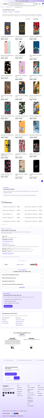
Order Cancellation (31, 387)
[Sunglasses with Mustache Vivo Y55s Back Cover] (7, 146)
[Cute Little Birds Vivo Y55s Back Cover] (22, 67)
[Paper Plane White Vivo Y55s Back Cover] (36, 166)
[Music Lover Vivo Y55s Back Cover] (7, 47)
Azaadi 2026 (40, 395)
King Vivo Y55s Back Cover (20, 55)
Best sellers (4, 319)
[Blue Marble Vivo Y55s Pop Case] (36, 127)
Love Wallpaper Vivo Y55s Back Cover (21, 154)
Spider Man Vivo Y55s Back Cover (36, 36)
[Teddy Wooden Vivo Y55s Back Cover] (7, 87)
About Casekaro (41, 387)
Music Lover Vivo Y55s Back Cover (7, 55)
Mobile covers (19, 389)
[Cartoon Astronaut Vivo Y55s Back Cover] (22, 87)
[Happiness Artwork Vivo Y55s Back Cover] (22, 166)
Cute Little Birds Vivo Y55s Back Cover (21, 76)
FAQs (28, 403)
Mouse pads (19, 391)
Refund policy (20, 416)
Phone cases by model (20, 319)
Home (2, 7)
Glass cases (19, 387)
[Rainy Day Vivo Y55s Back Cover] (36, 87)
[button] (37, 4)
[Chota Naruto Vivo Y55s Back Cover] (7, 28)
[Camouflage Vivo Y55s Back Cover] (22, 108)
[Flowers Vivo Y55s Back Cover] (7, 67)
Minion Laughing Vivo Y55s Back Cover (35, 56)
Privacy (4, 416)
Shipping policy (13, 416)
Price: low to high (5, 323)
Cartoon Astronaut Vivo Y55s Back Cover (21, 96)
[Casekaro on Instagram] (3, 393)
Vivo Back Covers (9, 7)
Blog (38, 391)
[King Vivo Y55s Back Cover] (22, 47)
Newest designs (5, 321)
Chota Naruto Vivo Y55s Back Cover (7, 36)
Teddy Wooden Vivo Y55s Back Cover (6, 96)
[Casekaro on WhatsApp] (13, 393)
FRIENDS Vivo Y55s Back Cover (35, 154)
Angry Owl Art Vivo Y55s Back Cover (21, 36)
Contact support (30, 405)
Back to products (8, 306)
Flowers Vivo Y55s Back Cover (6, 75)
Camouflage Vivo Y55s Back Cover (21, 116)
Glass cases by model (20, 321)
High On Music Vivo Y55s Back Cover (22, 135)
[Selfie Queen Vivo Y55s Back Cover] (7, 127)
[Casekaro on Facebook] (11, 393)
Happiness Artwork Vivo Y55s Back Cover (21, 175)
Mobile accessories (19, 325)
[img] (22, 334)
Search (33, 4)
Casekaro (5, 386)
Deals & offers (19, 395)
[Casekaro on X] (3, 395)
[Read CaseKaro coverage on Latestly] (28, 264)
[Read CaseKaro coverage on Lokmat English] (14, 264)
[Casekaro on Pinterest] (6, 393)
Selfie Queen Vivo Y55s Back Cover (7, 135)
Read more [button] (39, 15)
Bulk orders (40, 393)
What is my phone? (31, 394)
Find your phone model (11, 374)
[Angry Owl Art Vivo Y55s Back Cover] (22, 28)
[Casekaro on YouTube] (8, 393)
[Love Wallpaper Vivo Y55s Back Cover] (22, 146)
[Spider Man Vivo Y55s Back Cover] (36, 28)
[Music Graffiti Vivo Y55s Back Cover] (7, 108)
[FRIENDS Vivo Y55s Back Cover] (36, 146)
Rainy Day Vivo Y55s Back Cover (35, 95)
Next (42, 181)
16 (39, 181)
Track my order (30, 392)
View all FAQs (22, 287)
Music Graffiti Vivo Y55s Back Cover (7, 116)
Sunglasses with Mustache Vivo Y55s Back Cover (7, 154)
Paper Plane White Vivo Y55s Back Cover (36, 175)
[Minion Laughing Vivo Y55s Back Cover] (36, 47)
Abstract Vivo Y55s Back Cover (35, 116)
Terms (8, 416)
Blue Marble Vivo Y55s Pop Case (35, 135)
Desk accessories (19, 323)
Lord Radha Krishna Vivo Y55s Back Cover (36, 76)
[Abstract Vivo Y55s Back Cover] (36, 108)
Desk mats (19, 393)
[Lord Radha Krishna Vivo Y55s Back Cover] (36, 67)
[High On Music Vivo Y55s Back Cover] (22, 127)
